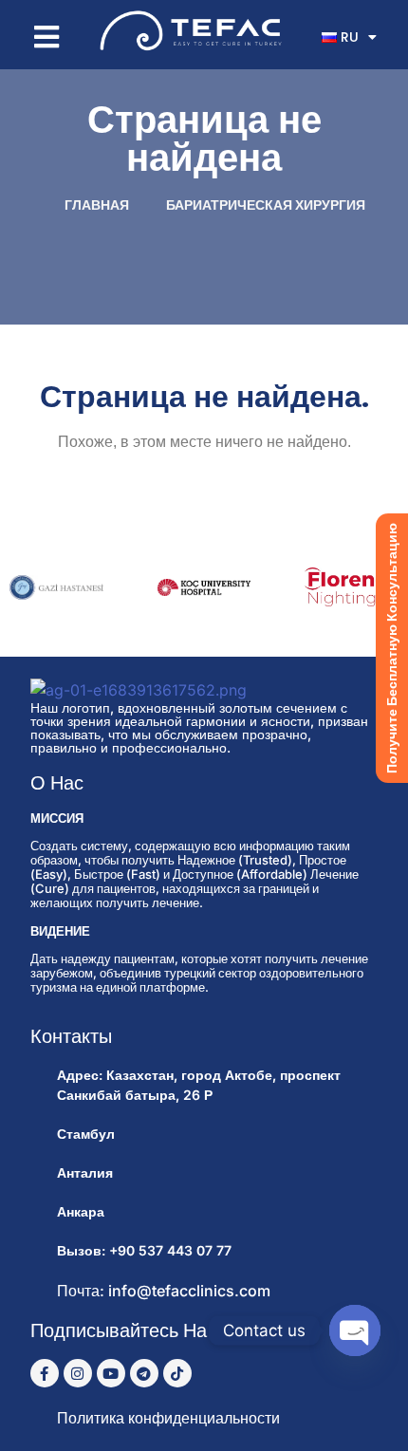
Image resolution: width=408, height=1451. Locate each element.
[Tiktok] (177, 1373)
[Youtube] (111, 1373)
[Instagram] (78, 1373)
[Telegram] (144, 1373)
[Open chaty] (354, 1330)
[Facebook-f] (44, 1373)
